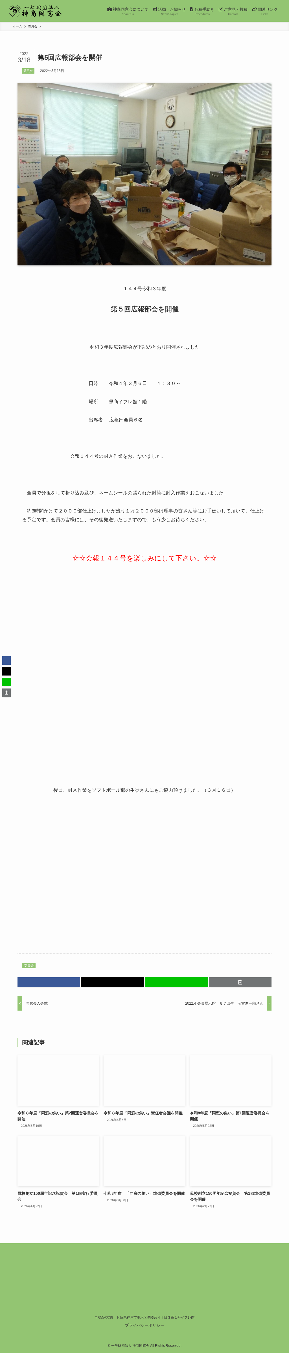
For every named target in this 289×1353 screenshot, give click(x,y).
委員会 (28, 70)
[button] (48, 982)
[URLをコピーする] (240, 982)
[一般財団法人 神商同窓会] (35, 11)
